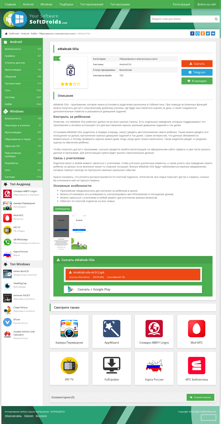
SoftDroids (14, 33)
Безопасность (13, 49)
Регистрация (181, 4)
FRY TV (69, 379)
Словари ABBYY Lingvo (154, 342)
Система (10, 97)
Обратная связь (13, 415)
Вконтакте (41, 415)
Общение (10, 76)
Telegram (199, 72)
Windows (46, 4)
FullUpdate (112, 379)
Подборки (66, 4)
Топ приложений (91, 4)
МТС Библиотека (197, 379)
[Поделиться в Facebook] (192, 33)
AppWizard (112, 342)
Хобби (34, 33)
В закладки (199, 81)
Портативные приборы (13, 154)
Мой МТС (197, 342)
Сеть (7, 90)
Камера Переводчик (69, 342)
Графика (10, 55)
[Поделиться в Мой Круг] (197, 33)
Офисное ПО (12, 146)
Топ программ (120, 4)
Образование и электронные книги (57, 33)
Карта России (154, 379)
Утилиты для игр (15, 62)
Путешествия (13, 83)
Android (28, 4)
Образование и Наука (18, 139)
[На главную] (35, 19)
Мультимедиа (13, 69)
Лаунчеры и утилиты (17, 125)
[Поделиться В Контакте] (213, 33)
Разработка (11, 163)
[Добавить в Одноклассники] (203, 33)
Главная (10, 4)
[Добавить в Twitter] (208, 33)
